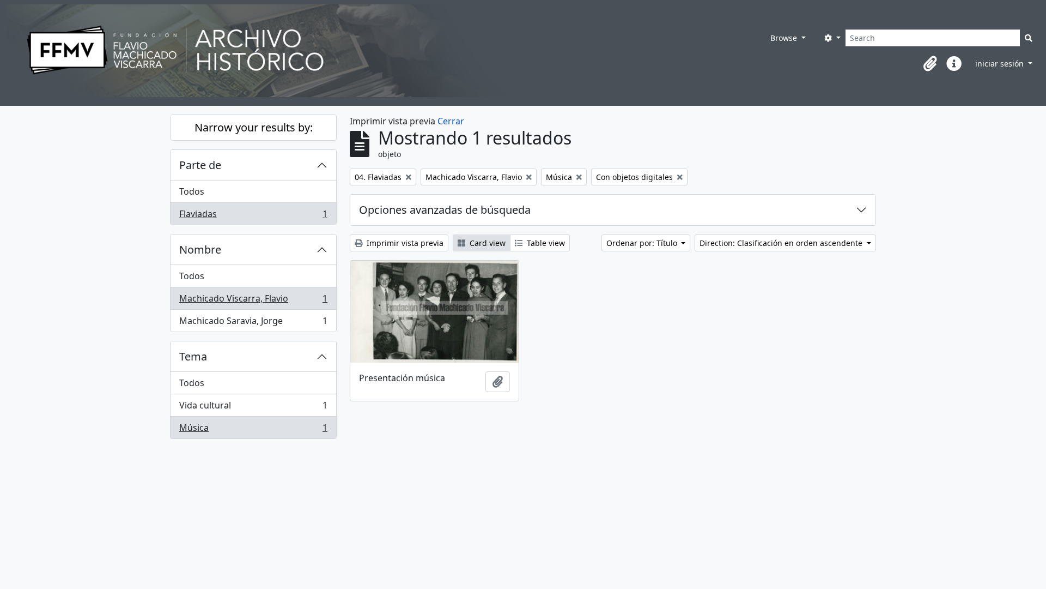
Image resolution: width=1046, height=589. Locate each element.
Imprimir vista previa (403, 243)
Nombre (200, 249)
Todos (191, 191)
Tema (193, 356)
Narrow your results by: (253, 127)
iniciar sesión (1000, 63)
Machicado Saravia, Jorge (253, 323)
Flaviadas (253, 216)
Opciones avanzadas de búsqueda (445, 209)
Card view (486, 243)
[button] (930, 64)
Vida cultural (253, 408)
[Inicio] (354, 50)
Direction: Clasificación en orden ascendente (782, 243)
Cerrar (450, 121)
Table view (545, 243)
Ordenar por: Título (642, 243)
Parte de (200, 165)
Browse (784, 38)
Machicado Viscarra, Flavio (253, 301)
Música (253, 430)
